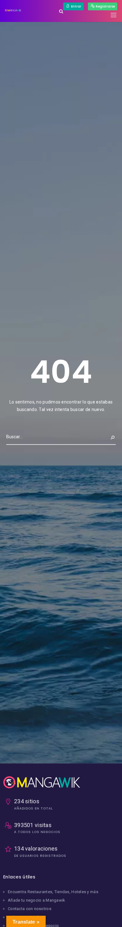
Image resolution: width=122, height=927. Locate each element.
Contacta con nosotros (29, 908)
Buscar (107, 437)
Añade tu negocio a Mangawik (36, 900)
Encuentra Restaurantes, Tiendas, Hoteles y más (53, 891)
